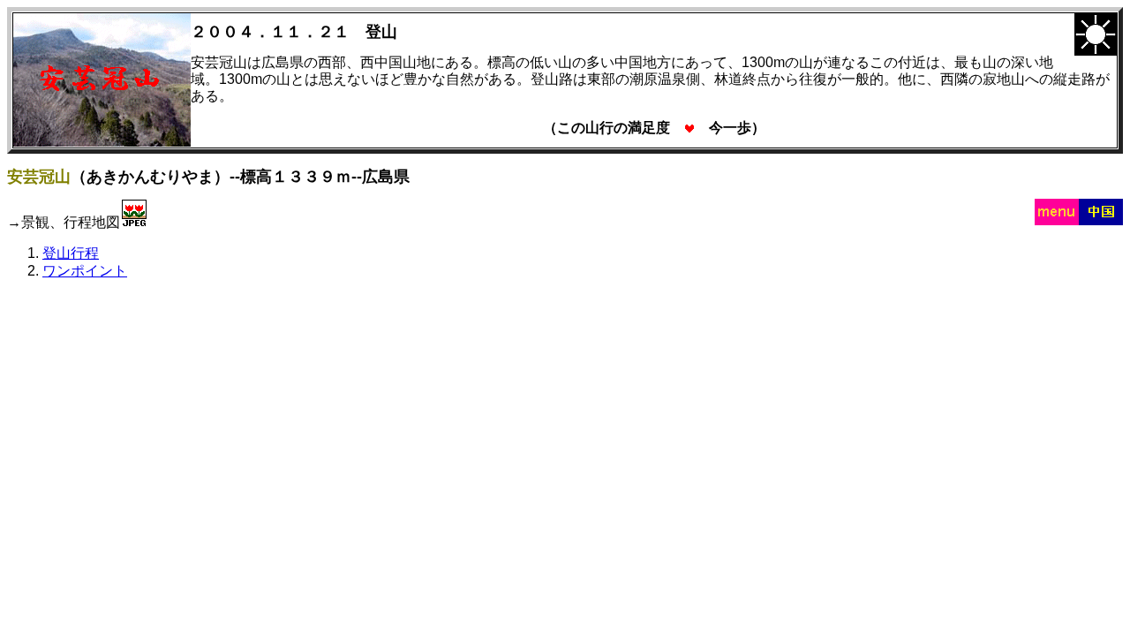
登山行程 (70, 253)
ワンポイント (84, 270)
